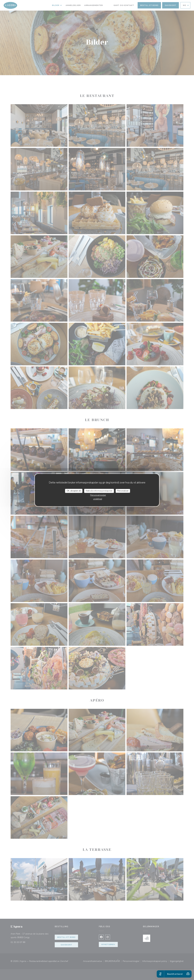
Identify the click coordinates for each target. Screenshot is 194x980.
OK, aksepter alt (74, 490)
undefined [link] (97, 499)
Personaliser (123, 490)
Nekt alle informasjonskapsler (99, 490)
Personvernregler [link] (98, 495)
